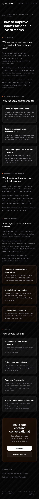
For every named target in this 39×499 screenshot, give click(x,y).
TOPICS (25, 492)
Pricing (20, 3)
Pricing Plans (7, 477)
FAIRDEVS (11, 493)
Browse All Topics (21, 473)
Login (27, 3)
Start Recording (20, 477)
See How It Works (19, 455)
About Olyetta (7, 473)
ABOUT (19, 492)
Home (3, 15)
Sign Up (34, 3)
